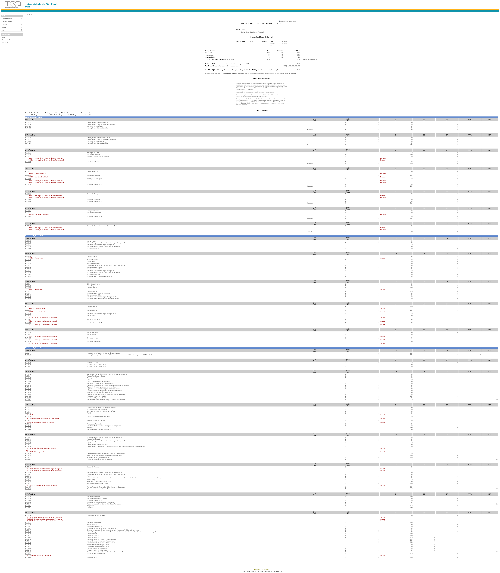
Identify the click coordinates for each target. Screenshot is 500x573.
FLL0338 (28, 483)
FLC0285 (28, 226)
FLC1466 (28, 364)
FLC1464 (28, 353)
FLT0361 (28, 429)
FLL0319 (28, 457)
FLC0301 (28, 212)
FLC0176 (28, 243)
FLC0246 (28, 310)
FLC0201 (28, 175)
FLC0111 (28, 256)
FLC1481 (28, 535)
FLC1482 (28, 537)
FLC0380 (28, 201)
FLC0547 (28, 530)
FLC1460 (28, 392)
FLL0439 (28, 506)
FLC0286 (28, 515)
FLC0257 (28, 293)
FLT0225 (28, 338)
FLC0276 (28, 179)
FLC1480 (28, 533)
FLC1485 (28, 543)
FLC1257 (28, 444)
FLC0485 (28, 246)
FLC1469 (28, 355)
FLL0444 (28, 557)
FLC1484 (28, 541)
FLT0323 (28, 341)
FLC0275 (28, 156)
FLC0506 (28, 439)
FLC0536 (28, 441)
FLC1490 (28, 504)
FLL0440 (28, 507)
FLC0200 (28, 154)
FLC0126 (28, 286)
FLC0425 (28, 524)
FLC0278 (28, 467)
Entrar (3, 37)
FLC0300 (28, 199)
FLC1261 (28, 420)
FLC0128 (28, 332)
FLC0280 (28, 162)
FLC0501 (28, 413)
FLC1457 (28, 387)
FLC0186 (28, 378)
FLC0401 (28, 522)
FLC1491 (28, 552)
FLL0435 (28, 427)
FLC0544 (28, 528)
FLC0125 (28, 260)
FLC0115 (28, 139)
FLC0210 (28, 287)
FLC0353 (28, 269)
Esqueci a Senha (6, 40)
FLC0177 (28, 265)
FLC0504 (28, 248)
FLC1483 (28, 539)
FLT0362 (28, 400)
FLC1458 (28, 389)
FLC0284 (28, 211)
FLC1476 (28, 453)
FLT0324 (28, 323)
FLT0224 (28, 315)
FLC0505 (28, 274)
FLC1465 (28, 362)
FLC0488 (28, 472)
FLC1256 (28, 298)
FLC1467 (28, 366)
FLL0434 (28, 141)
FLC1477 (28, 479)
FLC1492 (28, 426)
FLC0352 (28, 267)
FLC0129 (28, 263)
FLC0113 (28, 137)
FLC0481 (28, 526)
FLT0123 (28, 128)
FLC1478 (28, 481)
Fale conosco (265, 570)
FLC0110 (28, 241)
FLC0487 (28, 437)
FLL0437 (28, 487)
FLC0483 (28, 244)
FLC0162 (28, 152)
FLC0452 (28, 295)
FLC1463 (28, 394)
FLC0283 (28, 184)
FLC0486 (28, 272)
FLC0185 (28, 409)
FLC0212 (28, 306)
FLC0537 (28, 474)
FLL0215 (28, 455)
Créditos (257, 570)
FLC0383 (28, 216)
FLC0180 (28, 374)
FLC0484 (28, 271)
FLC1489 (28, 550)
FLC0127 (28, 261)
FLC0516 (28, 381)
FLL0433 (28, 126)
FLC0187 (28, 411)
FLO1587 (28, 459)
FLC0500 (28, 379)
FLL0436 (28, 553)
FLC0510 (28, 416)
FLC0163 (28, 171)
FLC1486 (28, 544)
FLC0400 (28, 496)
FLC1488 (28, 548)
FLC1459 (28, 390)
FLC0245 (28, 291)
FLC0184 (28, 376)
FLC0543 (28, 502)
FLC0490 (28, 314)
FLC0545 (28, 442)
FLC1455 (28, 383)
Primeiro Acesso (6, 43)
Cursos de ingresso (7, 21)
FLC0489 (28, 297)
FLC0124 (28, 284)
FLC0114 (28, 124)
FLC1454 (28, 276)
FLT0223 (28, 334)
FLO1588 (28, 489)
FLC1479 (28, 532)
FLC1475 (28, 478)
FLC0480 (28, 500)
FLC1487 (28, 546)
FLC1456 (28, 385)
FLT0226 (28, 319)
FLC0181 (28, 407)
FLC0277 (28, 194)
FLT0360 (28, 398)
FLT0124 (28, 143)
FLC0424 (28, 498)
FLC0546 (28, 476)
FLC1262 (28, 424)
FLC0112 (28, 122)
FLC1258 (28, 446)
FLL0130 (28, 396)
